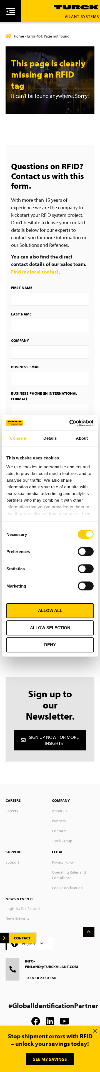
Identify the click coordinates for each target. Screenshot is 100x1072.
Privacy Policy (63, 862)
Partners (59, 820)
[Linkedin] (50, 1021)
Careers (12, 810)
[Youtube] (64, 1021)
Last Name (21, 314)
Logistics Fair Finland (23, 908)
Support (12, 862)
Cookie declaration (67, 887)
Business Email (25, 366)
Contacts (59, 830)
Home (19, 36)
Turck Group (62, 840)
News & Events (17, 918)
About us (59, 810)
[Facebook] (35, 1021)
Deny (50, 644)
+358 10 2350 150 (40, 977)
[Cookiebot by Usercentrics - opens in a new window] (71, 423)
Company (20, 340)
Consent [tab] (18, 438)
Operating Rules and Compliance (69, 875)
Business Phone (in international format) (44, 396)
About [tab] (82, 438)
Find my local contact (35, 271)
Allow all (50, 610)
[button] (95, 1031)
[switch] (86, 551)
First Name (21, 287)
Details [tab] (50, 438)
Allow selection (50, 627)
